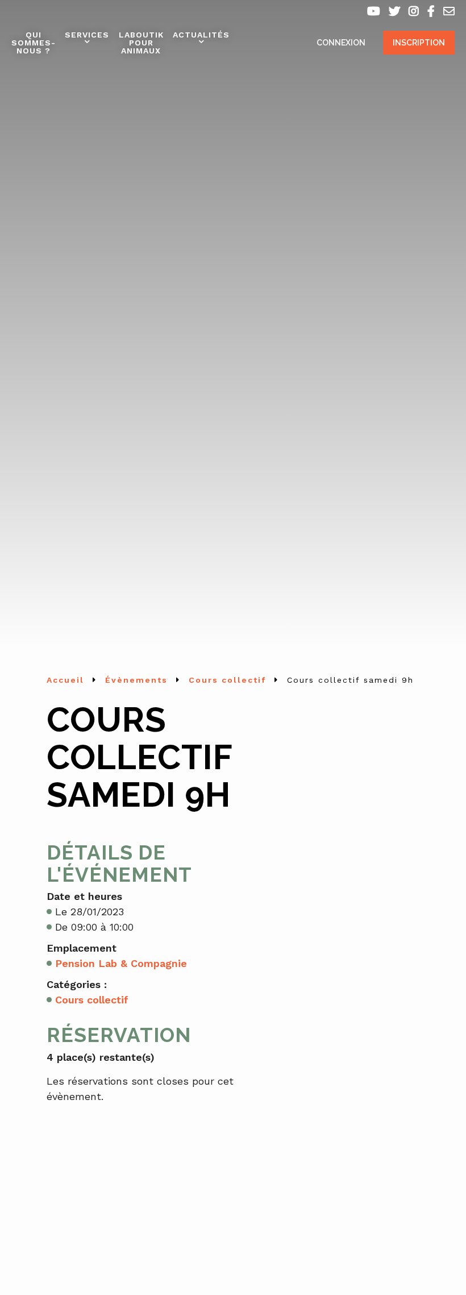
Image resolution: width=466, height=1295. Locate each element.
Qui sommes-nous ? (33, 42)
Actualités (201, 34)
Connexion (341, 42)
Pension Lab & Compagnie (121, 963)
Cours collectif (91, 1000)
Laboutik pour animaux (141, 42)
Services (87, 34)
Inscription (419, 42)
